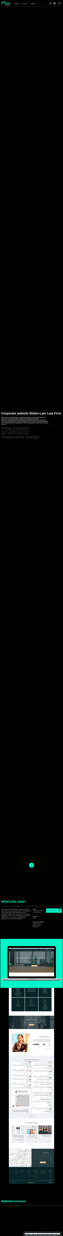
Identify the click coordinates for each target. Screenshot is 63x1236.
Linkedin (16, 3)
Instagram (33, 3)
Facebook (24, 3)
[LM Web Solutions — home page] (5, 3)
